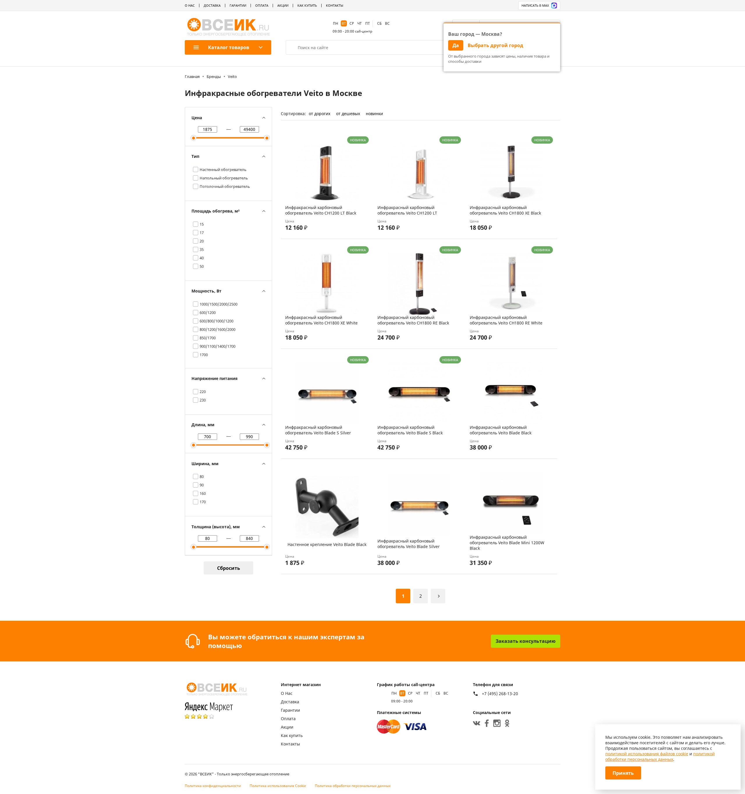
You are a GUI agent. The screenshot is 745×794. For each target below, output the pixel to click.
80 (202, 476)
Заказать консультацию (526, 641)
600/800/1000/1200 (216, 321)
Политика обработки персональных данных (353, 785)
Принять (623, 773)
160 (203, 493)
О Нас (190, 5)
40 (202, 257)
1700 (204, 354)
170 (203, 501)
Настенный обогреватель (223, 169)
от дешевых (348, 113)
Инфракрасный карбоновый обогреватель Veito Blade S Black (410, 430)
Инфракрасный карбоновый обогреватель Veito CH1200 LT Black (320, 210)
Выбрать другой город (495, 45)
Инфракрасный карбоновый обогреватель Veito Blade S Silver (318, 430)
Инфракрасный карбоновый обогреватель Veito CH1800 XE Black (505, 210)
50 (202, 266)
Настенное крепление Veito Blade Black (327, 544)
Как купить (307, 5)
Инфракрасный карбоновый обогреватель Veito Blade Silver (408, 543)
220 (203, 391)
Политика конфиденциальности (213, 785)
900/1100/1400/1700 (217, 346)
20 (202, 241)
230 (203, 400)
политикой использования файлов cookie (646, 753)
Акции (282, 5)
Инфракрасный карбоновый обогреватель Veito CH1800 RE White (506, 320)
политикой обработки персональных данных (660, 756)
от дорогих (319, 113)
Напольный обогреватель (224, 178)
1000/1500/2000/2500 (218, 304)
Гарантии (238, 5)
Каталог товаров (228, 47)
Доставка (212, 5)
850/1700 (208, 337)
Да (456, 45)
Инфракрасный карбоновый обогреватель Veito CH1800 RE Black (413, 320)
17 (202, 232)
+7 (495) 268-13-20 (500, 694)
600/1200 (208, 312)
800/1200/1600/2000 (217, 329)
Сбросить (228, 568)
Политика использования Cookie (278, 785)
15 (202, 224)
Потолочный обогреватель (225, 186)
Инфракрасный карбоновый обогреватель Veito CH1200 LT (407, 210)
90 (202, 485)
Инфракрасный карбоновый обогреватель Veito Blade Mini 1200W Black (507, 542)
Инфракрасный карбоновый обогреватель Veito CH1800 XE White (321, 320)
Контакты (334, 5)
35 (202, 249)
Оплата (261, 5)
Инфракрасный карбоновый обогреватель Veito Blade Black (500, 430)
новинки (374, 113)
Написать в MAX (535, 5)
